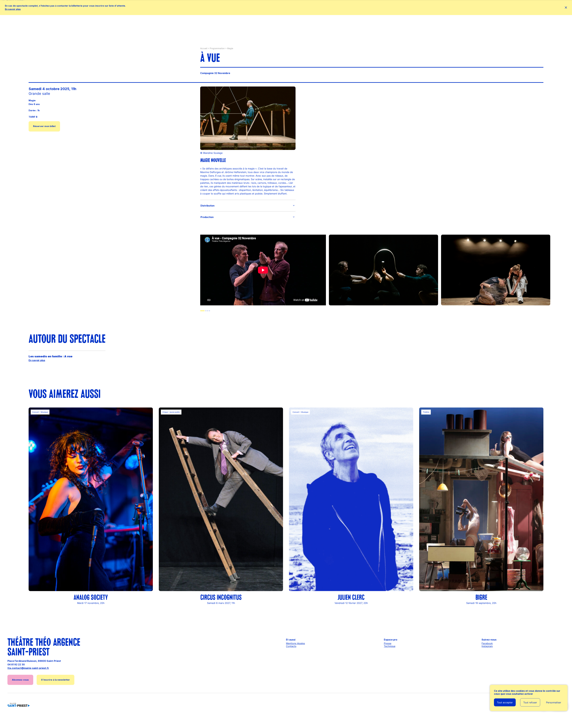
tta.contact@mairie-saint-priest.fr (28, 668)
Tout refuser (530, 702)
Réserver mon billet (44, 126)
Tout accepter (505, 702)
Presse (387, 643)
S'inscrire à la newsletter (55, 679)
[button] (248, 205)
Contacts (291, 646)
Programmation (217, 48)
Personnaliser (553, 702)
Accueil (203, 48)
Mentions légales (295, 643)
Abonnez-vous (20, 679)
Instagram (487, 646)
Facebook (487, 643)
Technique (389, 646)
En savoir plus (13, 9)
